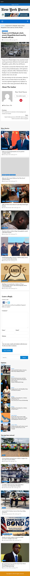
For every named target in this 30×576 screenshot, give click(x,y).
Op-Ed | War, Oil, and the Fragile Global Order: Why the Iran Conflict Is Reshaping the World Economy (19, 418)
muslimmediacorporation (7, 513)
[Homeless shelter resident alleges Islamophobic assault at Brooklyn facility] (15, 220)
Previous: (14, 112)
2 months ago (15, 487)
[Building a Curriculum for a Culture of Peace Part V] (5, 408)
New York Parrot (21, 92)
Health (3, 174)
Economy (4, 534)
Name (4, 330)
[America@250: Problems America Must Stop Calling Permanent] (5, 370)
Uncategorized (4, 31)
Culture (3, 201)
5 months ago (12, 181)
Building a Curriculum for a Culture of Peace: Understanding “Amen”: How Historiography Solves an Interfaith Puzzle (14, 285)
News (8, 481)
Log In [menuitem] (2, 1)
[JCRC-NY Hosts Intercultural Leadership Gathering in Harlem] (15, 193)
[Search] (27, 21)
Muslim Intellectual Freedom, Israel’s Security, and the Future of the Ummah (19, 427)
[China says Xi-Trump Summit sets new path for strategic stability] (15, 140)
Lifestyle (7, 174)
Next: (16, 117)
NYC (11, 201)
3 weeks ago (12, 461)
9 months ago (12, 288)
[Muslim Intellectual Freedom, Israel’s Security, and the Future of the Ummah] (5, 427)
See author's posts (21, 96)
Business (3, 481)
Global (12, 415)
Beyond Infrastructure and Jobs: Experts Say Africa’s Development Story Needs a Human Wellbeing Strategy (14, 565)
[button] (4, 302)
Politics (3, 455)
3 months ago (12, 154)
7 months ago (12, 234)
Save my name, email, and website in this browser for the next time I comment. (14, 345)
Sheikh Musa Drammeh (7, 207)
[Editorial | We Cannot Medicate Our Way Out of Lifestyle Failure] (15, 167)
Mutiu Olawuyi (5, 154)
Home (2, 25)
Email (17, 330)
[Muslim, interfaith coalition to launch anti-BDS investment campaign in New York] (15, 526)
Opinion (12, 368)
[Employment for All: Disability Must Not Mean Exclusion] (5, 389)
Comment (5, 310)
